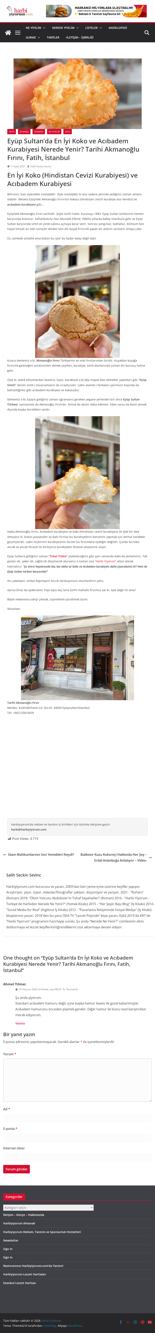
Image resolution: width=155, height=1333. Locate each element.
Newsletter (10, 1240)
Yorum (9, 1054)
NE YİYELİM (33, 28)
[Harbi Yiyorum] (8, 32)
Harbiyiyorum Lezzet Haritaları (24, 1274)
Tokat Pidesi (58, 556)
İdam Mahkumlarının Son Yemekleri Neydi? (41, 854)
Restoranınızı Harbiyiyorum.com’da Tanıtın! (33, 1266)
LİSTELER (91, 28)
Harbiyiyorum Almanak (19, 1223)
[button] (43, 28)
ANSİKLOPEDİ (118, 28)
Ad (6, 1109)
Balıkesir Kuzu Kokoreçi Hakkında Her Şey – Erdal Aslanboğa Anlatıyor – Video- (114, 857)
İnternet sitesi (13, 1148)
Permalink (72, 989)
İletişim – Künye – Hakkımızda (23, 1215)
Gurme (31, 37)
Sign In (8, 1249)
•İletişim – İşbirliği (79, 37)
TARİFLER (53, 37)
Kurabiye (38, 131)
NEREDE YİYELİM (63, 28)
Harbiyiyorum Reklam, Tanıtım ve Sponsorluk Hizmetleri (42, 1232)
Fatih (11, 131)
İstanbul (24, 131)
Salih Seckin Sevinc (40, 166)
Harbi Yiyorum (105, 561)
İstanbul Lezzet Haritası (19, 1283)
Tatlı (67, 131)
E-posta (10, 1128)
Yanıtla (20, 1023)
